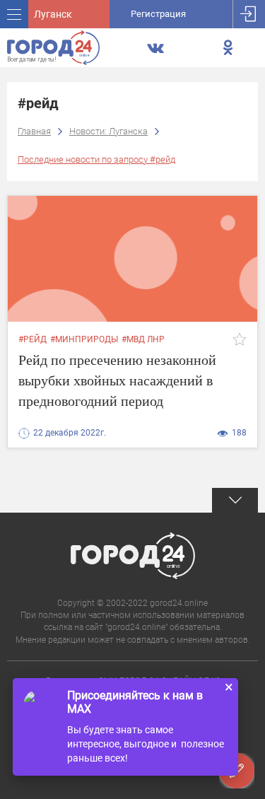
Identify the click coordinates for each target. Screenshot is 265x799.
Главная (34, 131)
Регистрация (158, 13)
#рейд (32, 339)
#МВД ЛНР (143, 339)
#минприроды (84, 339)
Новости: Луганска (108, 131)
